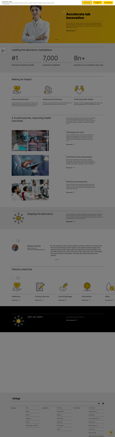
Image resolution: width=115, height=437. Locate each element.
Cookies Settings (87, 2)
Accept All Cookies (108, 2)
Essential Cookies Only (97, 3)
